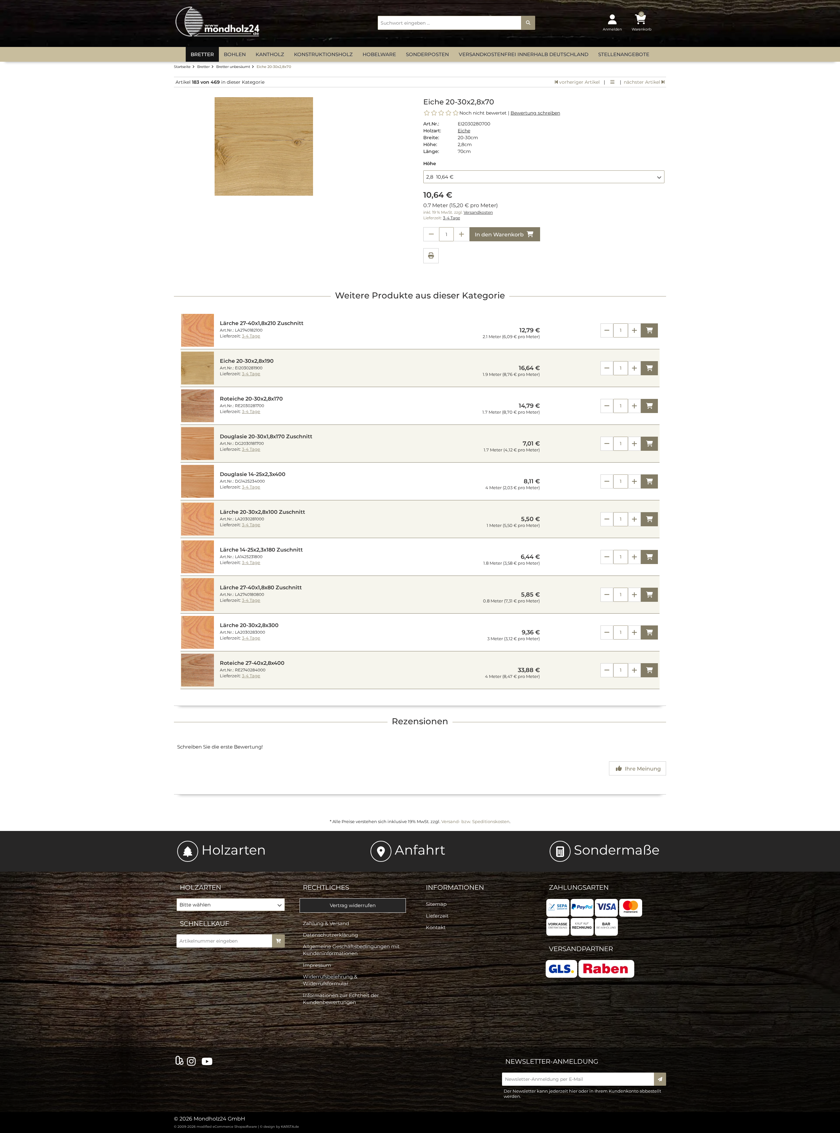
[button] (543, 176)
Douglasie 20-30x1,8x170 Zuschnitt (266, 436)
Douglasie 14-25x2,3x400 (252, 474)
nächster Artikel (643, 82)
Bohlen (235, 54)
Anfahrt (420, 850)
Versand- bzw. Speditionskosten (475, 821)
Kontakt (436, 927)
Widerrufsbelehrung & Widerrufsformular (330, 980)
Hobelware (379, 54)
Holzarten (233, 850)
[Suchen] (528, 23)
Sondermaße (617, 850)
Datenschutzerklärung (330, 935)
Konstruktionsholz (323, 54)
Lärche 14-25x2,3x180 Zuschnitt (261, 550)
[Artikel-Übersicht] (612, 82)
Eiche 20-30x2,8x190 (247, 361)
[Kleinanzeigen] (179, 1061)
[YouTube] (208, 1062)
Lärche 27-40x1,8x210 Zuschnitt (262, 323)
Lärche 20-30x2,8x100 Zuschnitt (262, 512)
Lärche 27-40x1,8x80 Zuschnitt (261, 587)
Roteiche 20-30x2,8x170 (251, 399)
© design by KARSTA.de (279, 1126)
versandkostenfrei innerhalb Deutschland (523, 54)
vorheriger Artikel (579, 82)
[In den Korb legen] (278, 941)
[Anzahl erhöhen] (462, 234)
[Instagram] (192, 1062)
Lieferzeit (437, 916)
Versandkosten (478, 212)
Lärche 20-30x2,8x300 (249, 625)
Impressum (317, 965)
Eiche (464, 131)
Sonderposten (427, 54)
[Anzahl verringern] (431, 234)
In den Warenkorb (500, 234)
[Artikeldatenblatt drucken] (431, 256)
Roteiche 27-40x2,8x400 (252, 663)
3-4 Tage (451, 218)
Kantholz (270, 54)
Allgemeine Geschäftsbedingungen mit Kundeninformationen (351, 949)
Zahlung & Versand (326, 923)
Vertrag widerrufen (353, 905)
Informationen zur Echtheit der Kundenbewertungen (341, 998)
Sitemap (436, 904)
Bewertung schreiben (535, 113)
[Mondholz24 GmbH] (218, 22)
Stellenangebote (623, 54)
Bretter (202, 54)
